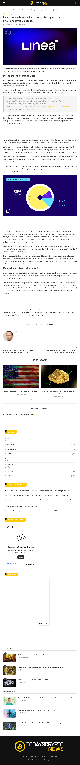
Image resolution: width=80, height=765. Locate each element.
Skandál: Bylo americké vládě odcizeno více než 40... (21, 391)
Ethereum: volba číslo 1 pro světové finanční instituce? (36, 710)
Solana (41, 476)
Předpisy (41, 471)
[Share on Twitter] (48, 324)
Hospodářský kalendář (38, 756)
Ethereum (10, 465)
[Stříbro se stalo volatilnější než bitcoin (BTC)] (9, 683)
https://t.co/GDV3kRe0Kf (40, 106)
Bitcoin (9, 438)
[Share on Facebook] (45, 324)
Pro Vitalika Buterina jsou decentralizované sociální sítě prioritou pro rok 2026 (31, 511)
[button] (6, 382)
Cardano (41, 454)
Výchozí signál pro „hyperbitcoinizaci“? (31, 655)
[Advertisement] (41, 131)
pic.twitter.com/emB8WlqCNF (60, 106)
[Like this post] (43, 324)
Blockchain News (41, 449)
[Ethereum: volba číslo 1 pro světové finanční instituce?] (9, 713)
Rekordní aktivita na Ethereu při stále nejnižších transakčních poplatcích (43, 723)
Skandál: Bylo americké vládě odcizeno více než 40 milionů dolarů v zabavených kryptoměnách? (37, 491)
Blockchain (41, 445)
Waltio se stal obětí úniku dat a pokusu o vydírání (21, 506)
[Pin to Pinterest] (50, 324)
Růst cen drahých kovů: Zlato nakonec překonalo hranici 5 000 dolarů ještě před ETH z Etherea (37, 495)
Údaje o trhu (53, 756)
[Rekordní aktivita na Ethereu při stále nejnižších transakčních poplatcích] (9, 726)
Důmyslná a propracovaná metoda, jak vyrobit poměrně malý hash (40, 667)
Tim (11, 24)
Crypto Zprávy (11, 458)
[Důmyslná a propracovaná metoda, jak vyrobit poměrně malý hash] (9, 670)
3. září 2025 (29, 109)
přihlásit (36, 414)
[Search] (76, 3)
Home (5, 10)
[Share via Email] (52, 324)
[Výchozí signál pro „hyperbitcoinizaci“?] (9, 658)
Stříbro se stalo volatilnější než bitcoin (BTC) (33, 680)
